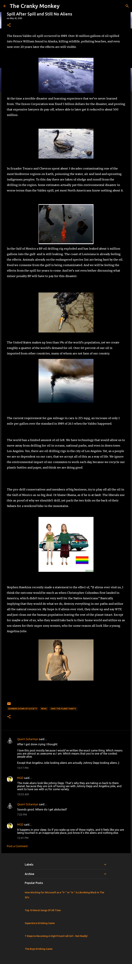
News (44, 709)
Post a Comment (17, 846)
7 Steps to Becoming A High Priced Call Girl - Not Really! (56, 936)
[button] (9, 25)
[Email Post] (9, 705)
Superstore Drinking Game (40, 923)
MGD (20, 777)
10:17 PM (23, 767)
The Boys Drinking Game (38, 949)
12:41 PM (23, 837)
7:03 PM (22, 814)
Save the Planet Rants (63, 709)
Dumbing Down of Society (22, 709)
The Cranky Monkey (35, 6)
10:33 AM (23, 794)
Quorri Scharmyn (27, 739)
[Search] (127, 6)
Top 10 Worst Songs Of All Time (43, 910)
